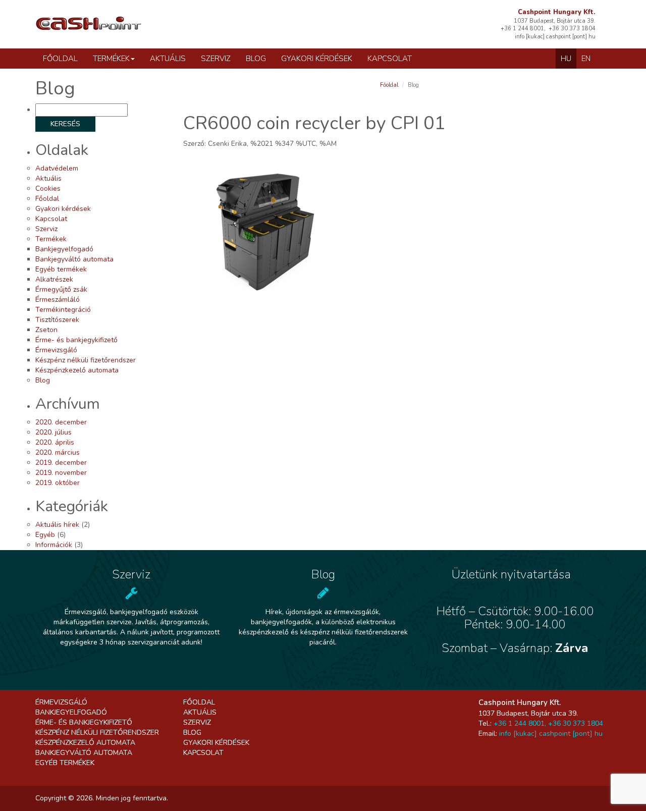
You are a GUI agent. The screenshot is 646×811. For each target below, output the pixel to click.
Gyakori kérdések (316, 58)
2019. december (61, 462)
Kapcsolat (389, 58)
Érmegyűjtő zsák (61, 289)
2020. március (57, 452)
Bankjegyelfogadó (64, 249)
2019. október (57, 483)
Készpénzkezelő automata (77, 370)
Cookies (48, 188)
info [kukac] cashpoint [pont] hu (551, 733)
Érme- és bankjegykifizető (76, 340)
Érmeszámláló (57, 299)
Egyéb (45, 534)
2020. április (54, 442)
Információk (53, 545)
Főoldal (60, 58)
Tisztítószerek (57, 320)
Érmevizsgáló (56, 350)
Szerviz (216, 58)
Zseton (46, 330)
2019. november (61, 472)
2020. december (61, 422)
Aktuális (168, 58)
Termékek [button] (111, 58)
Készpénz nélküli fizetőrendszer (85, 360)
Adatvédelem (56, 168)
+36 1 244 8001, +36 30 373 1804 (548, 723)
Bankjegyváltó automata (74, 259)
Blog (256, 58)
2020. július (53, 432)
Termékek (51, 239)
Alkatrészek (54, 279)
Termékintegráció (63, 309)
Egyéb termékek (61, 269)
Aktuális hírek (57, 524)
